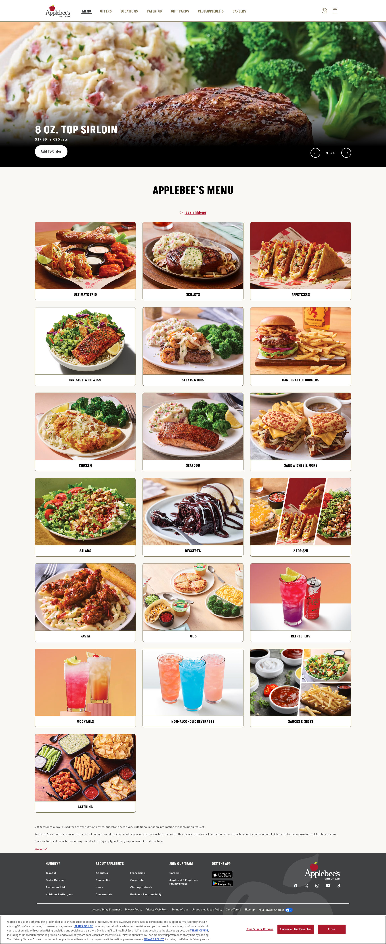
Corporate (137, 880)
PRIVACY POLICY (154, 939)
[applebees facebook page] (295, 885)
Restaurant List (55, 887)
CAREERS (239, 11)
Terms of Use (180, 909)
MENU (86, 11)
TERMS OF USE (83, 926)
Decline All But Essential (296, 929)
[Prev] (315, 153)
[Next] (346, 153)
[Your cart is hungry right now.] (335, 11)
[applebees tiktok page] (337, 885)
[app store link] (222, 874)
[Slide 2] (331, 153)
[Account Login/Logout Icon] (324, 11)
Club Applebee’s (211, 11)
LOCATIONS (129, 11)
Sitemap (250, 909)
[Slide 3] (334, 153)
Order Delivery (55, 880)
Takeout (51, 873)
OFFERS (106, 11)
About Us (102, 873)
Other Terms (233, 909)
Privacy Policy (133, 909)
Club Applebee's (141, 887)
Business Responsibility (145, 894)
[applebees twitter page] (306, 885)
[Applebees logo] (58, 10)
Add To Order (51, 151)
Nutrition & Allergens (59, 894)
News (99, 887)
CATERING (154, 11)
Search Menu (195, 212)
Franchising (137, 873)
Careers (174, 873)
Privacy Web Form (157, 909)
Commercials (104, 894)
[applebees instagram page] (317, 885)
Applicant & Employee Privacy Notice (183, 881)
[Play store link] (222, 883)
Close (331, 929)
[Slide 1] (327, 153)
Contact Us (103, 880)
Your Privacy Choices (271, 910)
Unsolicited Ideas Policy (207, 909)
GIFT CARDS (180, 11)
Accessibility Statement (107, 909)
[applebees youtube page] (328, 885)
